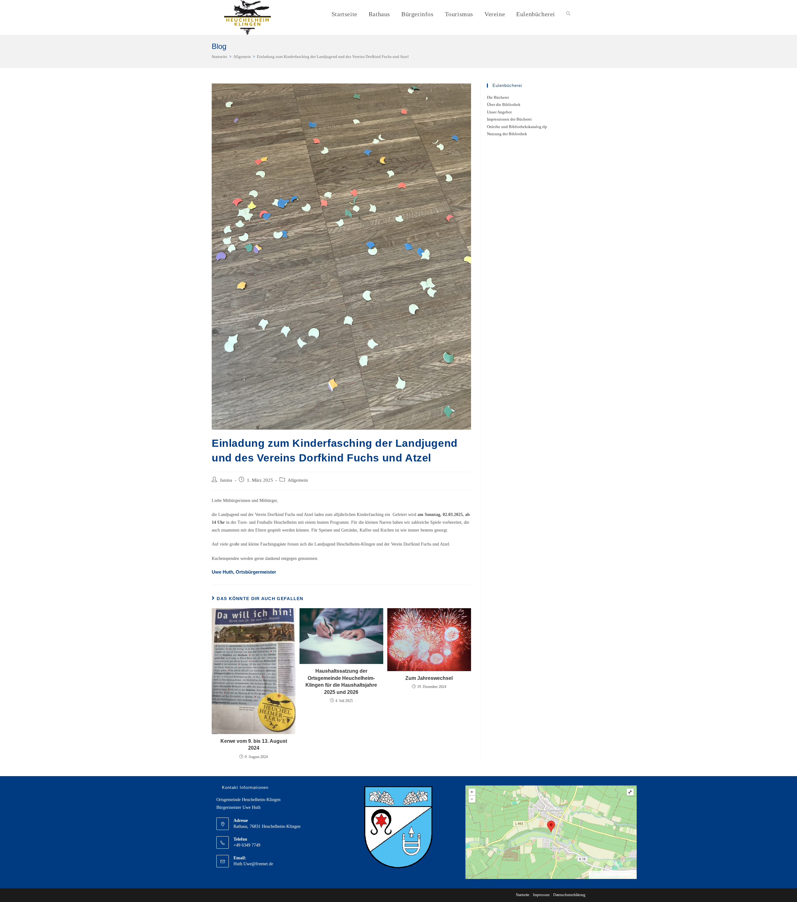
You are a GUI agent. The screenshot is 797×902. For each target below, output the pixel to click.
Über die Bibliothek (504, 104)
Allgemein (298, 480)
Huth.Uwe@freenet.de (253, 863)
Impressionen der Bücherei (509, 119)
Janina (226, 480)
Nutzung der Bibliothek (507, 133)
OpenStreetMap (604, 874)
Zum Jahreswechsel (429, 678)
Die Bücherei (498, 97)
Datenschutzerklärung (569, 895)
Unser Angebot (499, 112)
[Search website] (568, 14)
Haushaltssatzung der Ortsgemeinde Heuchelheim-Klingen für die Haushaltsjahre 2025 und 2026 (341, 681)
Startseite (522, 895)
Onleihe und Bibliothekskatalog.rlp (517, 126)
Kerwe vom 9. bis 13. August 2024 (253, 744)
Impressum (541, 895)
